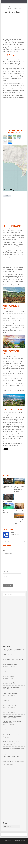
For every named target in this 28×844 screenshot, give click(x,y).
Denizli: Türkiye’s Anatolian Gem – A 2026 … (12, 735)
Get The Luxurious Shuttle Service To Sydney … (13, 728)
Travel (10, 6)
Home (6, 6)
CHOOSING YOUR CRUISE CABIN (11, 676)
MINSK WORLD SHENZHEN (10, 693)
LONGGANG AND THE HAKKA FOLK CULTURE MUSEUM (12, 722)
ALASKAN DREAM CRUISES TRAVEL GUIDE (13, 659)
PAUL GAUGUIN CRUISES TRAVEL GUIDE (13, 649)
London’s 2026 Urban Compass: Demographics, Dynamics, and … (11, 755)
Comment (5, 550)
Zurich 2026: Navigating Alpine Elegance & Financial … (13, 762)
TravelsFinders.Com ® (9, 840)
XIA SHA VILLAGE (7, 654)
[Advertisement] (14, 27)
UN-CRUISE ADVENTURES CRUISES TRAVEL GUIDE (14, 670)
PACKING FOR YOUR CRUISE (10, 664)
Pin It (12, 451)
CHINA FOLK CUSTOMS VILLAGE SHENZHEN (11, 688)
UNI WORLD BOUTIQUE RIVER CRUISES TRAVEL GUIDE (13, 699)
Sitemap (14, 842)
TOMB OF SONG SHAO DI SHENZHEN (12, 716)
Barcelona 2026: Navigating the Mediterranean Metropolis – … (11, 742)
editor (12, 532)
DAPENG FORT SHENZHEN (9, 705)
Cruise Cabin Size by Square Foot (11, 682)
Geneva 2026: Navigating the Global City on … (13, 749)
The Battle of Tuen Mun (9, 711)
